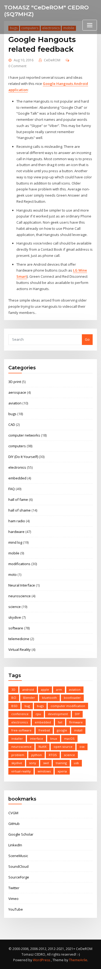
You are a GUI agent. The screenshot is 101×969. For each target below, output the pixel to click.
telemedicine (18, 638)
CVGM (13, 812)
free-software (21, 730)
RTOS (53, 755)
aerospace (17, 392)
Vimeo (13, 898)
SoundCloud (18, 866)
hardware (16, 531)
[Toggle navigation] (89, 25)
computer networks (24, 435)
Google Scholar (20, 834)
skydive (14, 617)
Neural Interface (21, 585)
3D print (14, 381)
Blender (29, 698)
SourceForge (18, 877)
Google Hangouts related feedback (42, 44)
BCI (13, 698)
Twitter (13, 887)
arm (59, 690)
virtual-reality (21, 771)
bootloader (72, 698)
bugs (12, 413)
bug (27, 706)
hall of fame (18, 499)
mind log (15, 542)
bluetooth (49, 698)
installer (17, 739)
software (15, 628)
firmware (76, 722)
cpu (38, 714)
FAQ (11, 488)
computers (17, 446)
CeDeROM (52, 60)
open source (63, 747)
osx (82, 747)
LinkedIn (15, 845)
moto (12, 574)
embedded (17, 478)
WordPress (41, 960)
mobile (13, 553)
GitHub (14, 823)
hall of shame (19, 510)
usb (76, 763)
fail (60, 722)
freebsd (44, 730)
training (61, 763)
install (78, 730)
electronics (17, 467)
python (36, 755)
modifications (19, 563)
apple (45, 690)
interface (36, 739)
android (28, 690)
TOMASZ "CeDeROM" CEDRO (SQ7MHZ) (46, 10)
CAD (11, 424)
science (14, 606)
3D (13, 690)
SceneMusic (18, 855)
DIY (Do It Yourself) (23, 456)
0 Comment (17, 66)
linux (53, 739)
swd (46, 763)
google (62, 730)
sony (32, 763)
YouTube (15, 909)
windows (44, 771)
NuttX (43, 747)
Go (87, 339)
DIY (77, 714)
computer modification (68, 706)
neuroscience (19, 596)
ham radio (16, 521)
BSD (14, 706)
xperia (62, 771)
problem (17, 755)
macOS (69, 739)
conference (20, 714)
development (58, 714)
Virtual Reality (19, 649)
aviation (15, 403)
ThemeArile (78, 960)
